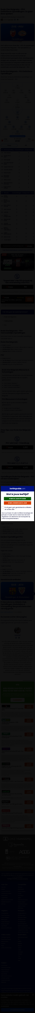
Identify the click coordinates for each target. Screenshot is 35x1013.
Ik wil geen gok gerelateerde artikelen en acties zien (18, 508)
